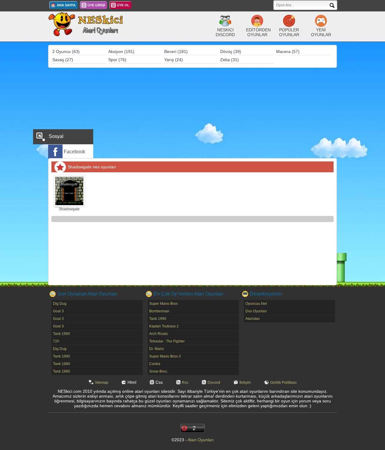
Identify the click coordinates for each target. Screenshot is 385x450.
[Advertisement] (192, 113)
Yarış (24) (173, 59)
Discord (214, 382)
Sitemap (101, 382)
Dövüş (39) (230, 51)
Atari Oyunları (201, 439)
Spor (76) (117, 59)
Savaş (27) (62, 59)
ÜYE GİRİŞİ (96, 5)
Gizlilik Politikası (283, 382)
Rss (185, 382)
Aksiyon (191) (121, 51)
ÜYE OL (123, 5)
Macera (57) (288, 51)
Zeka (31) (229, 59)
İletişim (245, 382)
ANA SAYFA (66, 5)
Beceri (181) (176, 51)
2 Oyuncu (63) (66, 51)
